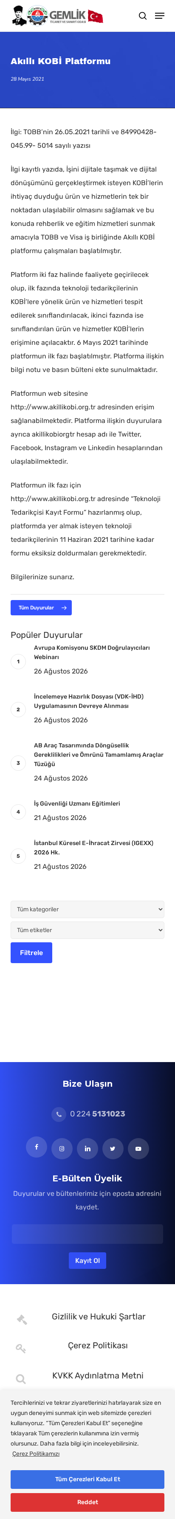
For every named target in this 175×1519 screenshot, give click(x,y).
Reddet (87, 1502)
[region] (87, 1454)
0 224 (96, 1114)
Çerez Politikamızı (35, 1453)
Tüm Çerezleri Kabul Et (87, 1479)
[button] (159, 15)
